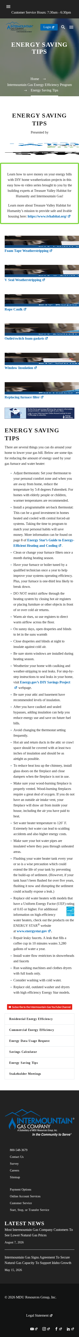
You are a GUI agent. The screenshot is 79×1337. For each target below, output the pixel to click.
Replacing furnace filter (22, 397)
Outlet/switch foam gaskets (24, 338)
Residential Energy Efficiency (31, 1019)
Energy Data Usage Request (29, 1041)
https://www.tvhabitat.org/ (47, 216)
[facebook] (58, 1329)
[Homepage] (19, 27)
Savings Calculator (23, 1052)
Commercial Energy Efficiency (31, 1030)
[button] (63, 27)
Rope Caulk (14, 309)
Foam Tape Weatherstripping (26, 251)
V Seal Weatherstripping (23, 280)
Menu (8, 6)
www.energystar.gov (32, 931)
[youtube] (34, 1329)
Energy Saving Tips (23, 1062)
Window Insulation (19, 368)
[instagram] (46, 1329)
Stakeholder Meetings (25, 1073)
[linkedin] (70, 1329)
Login (47, 27)
